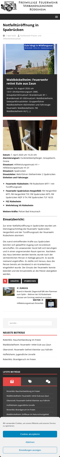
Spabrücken (30, 281)
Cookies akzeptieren (30, 434)
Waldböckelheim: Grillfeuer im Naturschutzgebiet (28, 414)
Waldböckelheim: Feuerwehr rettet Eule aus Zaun (27, 344)
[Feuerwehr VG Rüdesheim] (30, 12)
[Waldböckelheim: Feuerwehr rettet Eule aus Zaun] (30, 59)
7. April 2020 (11, 35)
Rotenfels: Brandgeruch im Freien (19, 359)
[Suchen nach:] (30, 323)
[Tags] (30, 381)
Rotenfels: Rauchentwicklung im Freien (22, 339)
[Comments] (48, 381)
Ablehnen (30, 442)
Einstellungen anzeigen (30, 450)
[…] (28, 111)
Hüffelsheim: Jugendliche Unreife (19, 354)
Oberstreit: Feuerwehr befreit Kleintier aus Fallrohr (28, 349)
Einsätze (14, 281)
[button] (56, 17)
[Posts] (12, 381)
